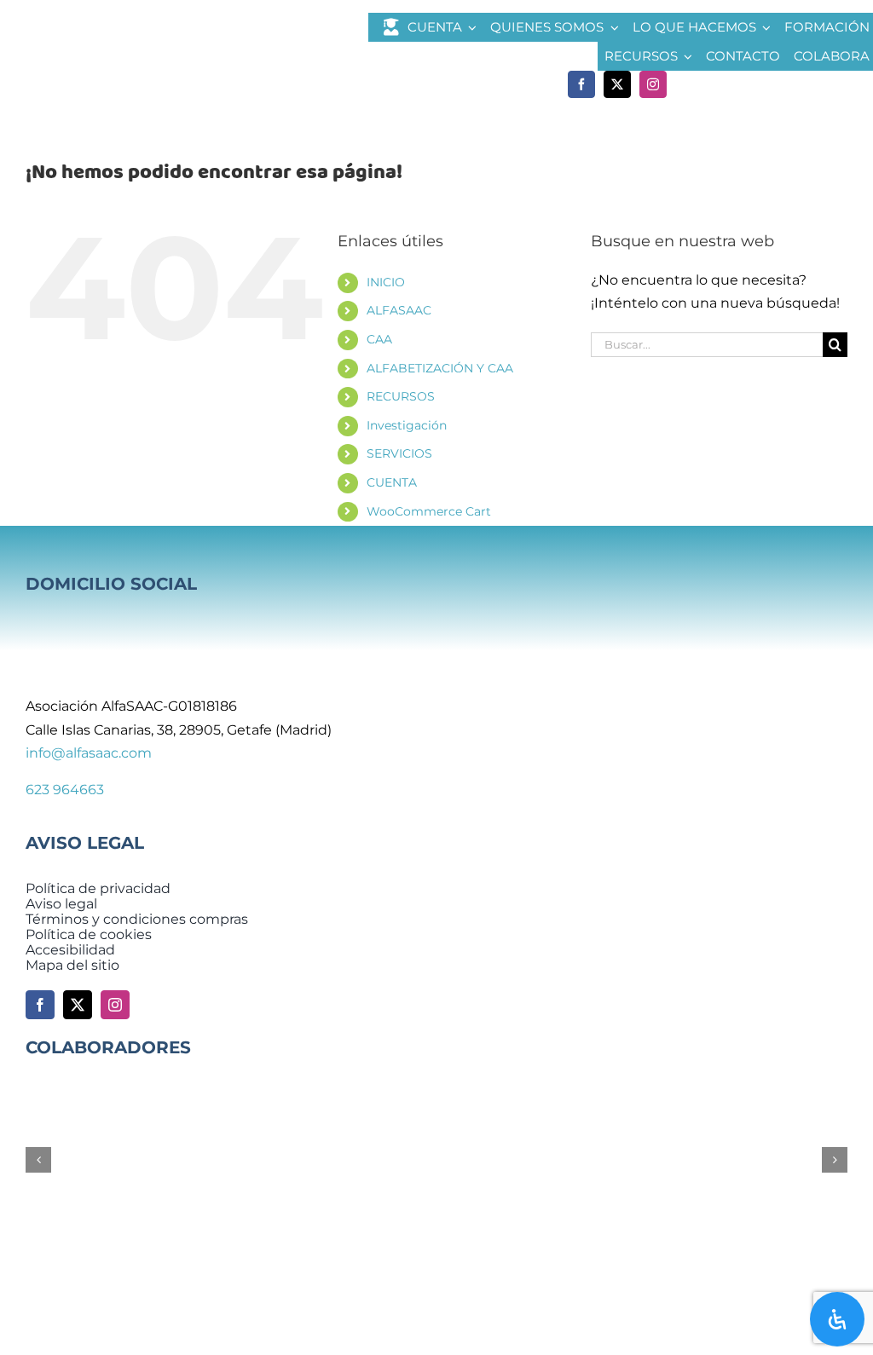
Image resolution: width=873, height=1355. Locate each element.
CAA (379, 339)
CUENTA (392, 482)
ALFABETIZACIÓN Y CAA (440, 368)
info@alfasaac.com (89, 753)
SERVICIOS (399, 453)
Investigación (407, 425)
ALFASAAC (399, 310)
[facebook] (581, 84)
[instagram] (653, 84)
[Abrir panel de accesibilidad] (837, 1319)
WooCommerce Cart (429, 511)
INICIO (386, 282)
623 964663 (65, 789)
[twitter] (617, 84)
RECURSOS (401, 396)
